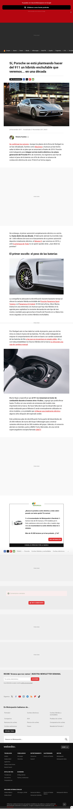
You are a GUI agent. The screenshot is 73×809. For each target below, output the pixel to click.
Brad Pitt (43, 50)
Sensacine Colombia (36, 795)
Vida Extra (20, 759)
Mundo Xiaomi (8, 767)
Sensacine (33, 756)
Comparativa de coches (57, 722)
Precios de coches (33, 722)
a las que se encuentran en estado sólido (41, 339)
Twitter (27, 79)
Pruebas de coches (56, 718)
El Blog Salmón (21, 775)
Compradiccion (8, 780)
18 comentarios (16, 79)
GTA (65, 50)
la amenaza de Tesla (21, 244)
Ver (37, 602)
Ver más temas (9, 731)
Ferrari (21, 50)
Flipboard (30, 79)
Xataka (6, 756)
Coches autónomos (10, 726)
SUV (28, 718)
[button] (22, 137)
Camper (8, 50)
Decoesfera (7, 777)
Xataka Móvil (7, 759)
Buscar (66, 739)
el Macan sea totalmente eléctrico (47, 411)
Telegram (27, 696)
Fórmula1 (7, 713)
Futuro (29, 726)
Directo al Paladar (48, 756)
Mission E (38, 241)
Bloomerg (38, 147)
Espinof (33, 759)
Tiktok (39, 696)
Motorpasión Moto (62, 759)
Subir (63, 747)
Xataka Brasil (7, 795)
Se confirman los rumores (19, 144)
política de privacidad (26, 683)
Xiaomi (15, 50)
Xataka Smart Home (9, 764)
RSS (31, 696)
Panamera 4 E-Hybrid (27, 304)
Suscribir (35, 679)
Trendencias (7, 775)
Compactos (8, 718)
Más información (55, 539)
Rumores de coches (10, 722)
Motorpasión (60, 756)
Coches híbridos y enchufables (41, 551)
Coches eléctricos (58, 551)
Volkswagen (35, 50)
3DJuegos (20, 756)
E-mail (33, 79)
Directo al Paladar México (48, 793)
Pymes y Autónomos (22, 777)
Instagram (23, 696)
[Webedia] (9, 746)
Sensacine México (35, 792)
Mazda (27, 50)
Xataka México (8, 792)
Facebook (24, 79)
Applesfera (7, 761)
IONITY (38, 430)
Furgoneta (58, 50)
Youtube (19, 696)
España (51, 50)
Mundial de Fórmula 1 (57, 726)
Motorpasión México (62, 792)
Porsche (27, 551)
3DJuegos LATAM (22, 792)
